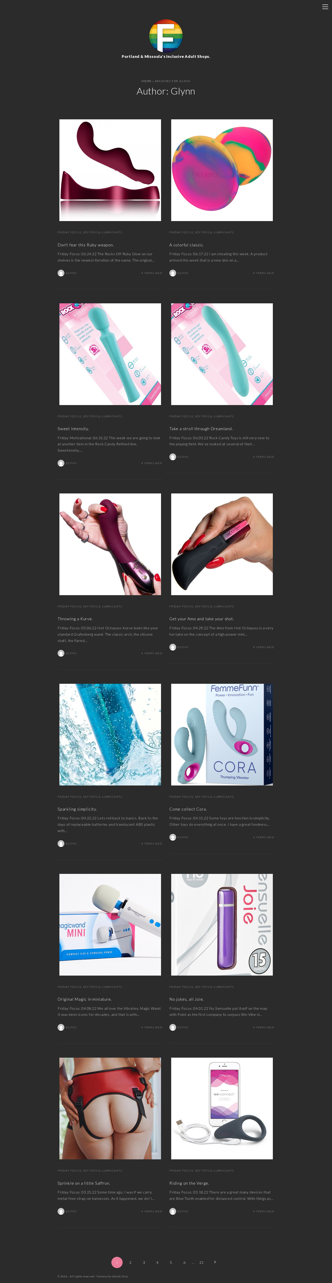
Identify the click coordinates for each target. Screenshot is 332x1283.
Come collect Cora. (188, 809)
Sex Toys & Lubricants (102, 232)
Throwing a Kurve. (75, 618)
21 (201, 1262)
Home (147, 81)
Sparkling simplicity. (77, 809)
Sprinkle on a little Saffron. (84, 1183)
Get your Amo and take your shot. (201, 618)
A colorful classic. (186, 244)
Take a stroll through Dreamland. (201, 428)
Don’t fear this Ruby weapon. (86, 244)
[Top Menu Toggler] (325, 7)
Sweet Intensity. (73, 428)
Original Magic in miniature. (85, 999)
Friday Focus (70, 232)
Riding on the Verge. (189, 1183)
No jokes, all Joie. (186, 999)
